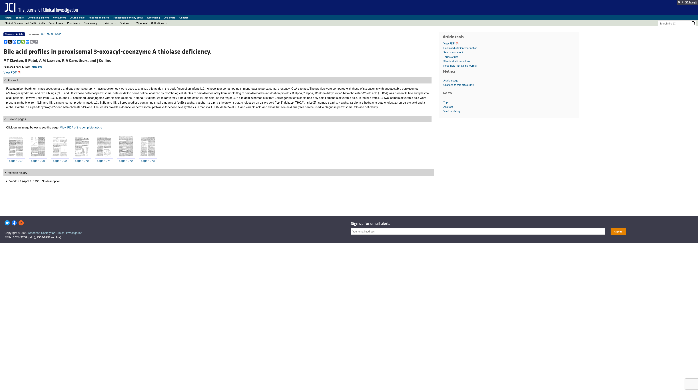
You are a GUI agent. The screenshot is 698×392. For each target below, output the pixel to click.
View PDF (10, 72)
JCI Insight (691, 2)
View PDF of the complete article (81, 127)
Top (445, 102)
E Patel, (32, 60)
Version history (451, 111)
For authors (59, 17)
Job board (169, 17)
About (8, 17)
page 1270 (82, 161)
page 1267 (16, 161)
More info (37, 66)
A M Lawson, (50, 60)
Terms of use (450, 57)
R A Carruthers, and (79, 60)
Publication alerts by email (128, 17)
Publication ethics (99, 17)
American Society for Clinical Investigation (55, 233)
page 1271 (104, 161)
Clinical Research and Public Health (25, 23)
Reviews (124, 23)
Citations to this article (458, 85)
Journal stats (77, 17)
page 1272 (126, 161)
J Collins (104, 60)
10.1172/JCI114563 (51, 34)
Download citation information (460, 48)
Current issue (56, 23)
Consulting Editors (38, 17)
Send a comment (453, 52)
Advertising (153, 17)
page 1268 (38, 161)
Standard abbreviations (456, 61)
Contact (183, 17)
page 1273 (148, 161)
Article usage (450, 80)
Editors (19, 17)
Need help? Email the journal (460, 65)
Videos (109, 23)
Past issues (73, 23)
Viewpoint (142, 23)
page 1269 (60, 161)
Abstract (448, 107)
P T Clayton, (14, 60)
